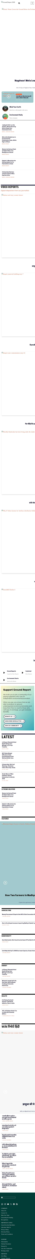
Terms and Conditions (7, 1183)
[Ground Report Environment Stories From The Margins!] (8, 3)
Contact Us (4, 1161)
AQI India (4, 1242)
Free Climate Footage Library (9, 1211)
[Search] (19, 3)
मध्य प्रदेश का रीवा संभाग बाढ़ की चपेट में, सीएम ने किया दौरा (23, 63)
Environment (4, 1219)
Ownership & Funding (7, 1166)
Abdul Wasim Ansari (8, 95)
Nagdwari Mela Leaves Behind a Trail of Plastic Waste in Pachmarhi (17, 40)
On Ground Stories (6, 1223)
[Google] (17, 1153)
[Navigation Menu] (32, 3)
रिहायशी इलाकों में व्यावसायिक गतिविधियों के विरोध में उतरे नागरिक (17, 1090)
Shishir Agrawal (6, 939)
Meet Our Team (5, 1164)
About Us (3, 1159)
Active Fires (4, 1245)
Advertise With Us (6, 1176)
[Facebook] (14, 1153)
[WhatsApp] (2, 1153)
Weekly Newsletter (6, 1192)
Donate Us (4, 1195)
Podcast (18, 60)
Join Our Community (6, 1197)
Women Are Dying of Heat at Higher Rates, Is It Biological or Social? (18, 115)
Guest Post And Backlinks (8, 1173)
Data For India (5, 1240)
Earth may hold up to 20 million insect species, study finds (18, 908)
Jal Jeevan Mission (6, 1249)
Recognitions (4, 1168)
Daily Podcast (4, 1209)
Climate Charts (5, 1247)
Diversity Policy (5, 1180)
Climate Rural (4, 1228)
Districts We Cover (6, 1230)
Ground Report (6, 873)
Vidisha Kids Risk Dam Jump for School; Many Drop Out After (18, 137)
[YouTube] (8, 1153)
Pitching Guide (5, 1199)
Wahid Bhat (5, 106)
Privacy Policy (5, 1178)
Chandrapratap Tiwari (8, 969)
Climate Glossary (5, 1207)
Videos (3, 1213)
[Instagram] (5, 1153)
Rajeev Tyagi (18, 47)
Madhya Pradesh (17, 32)
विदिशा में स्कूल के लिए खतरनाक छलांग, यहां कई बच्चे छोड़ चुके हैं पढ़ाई (18, 1116)
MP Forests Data (5, 1238)
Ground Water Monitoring (8, 1251)
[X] (11, 1153)
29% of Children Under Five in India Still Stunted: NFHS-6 (18, 967)
